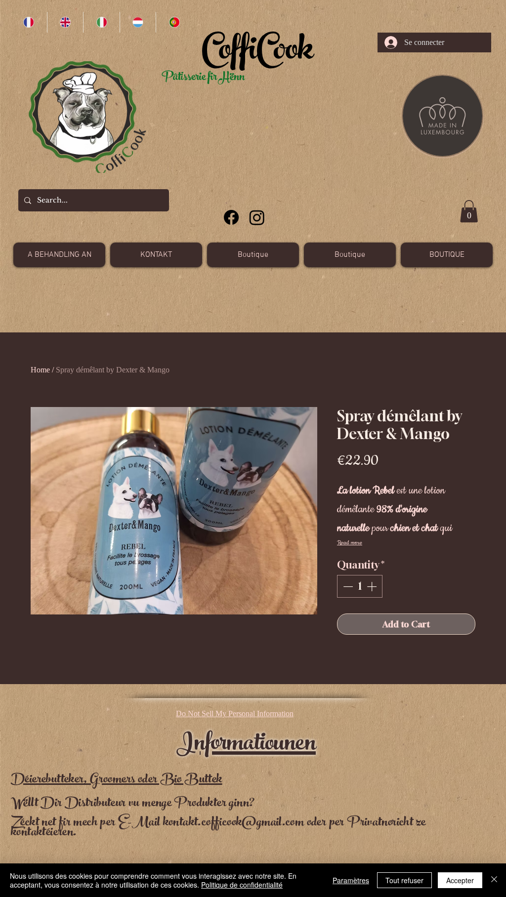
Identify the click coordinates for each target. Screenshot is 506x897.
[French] (29, 22)
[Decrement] (346, 586)
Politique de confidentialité (242, 885)
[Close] (494, 880)
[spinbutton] (359, 586)
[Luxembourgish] (138, 22)
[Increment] (372, 586)
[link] (469, 211)
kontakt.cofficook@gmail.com (233, 823)
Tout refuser (404, 880)
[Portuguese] (174, 22)
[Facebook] (231, 217)
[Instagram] (257, 217)
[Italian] (101, 22)
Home (40, 370)
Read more (349, 542)
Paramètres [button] (351, 880)
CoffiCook (257, 53)
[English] (65, 22)
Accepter (460, 880)
